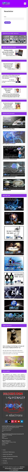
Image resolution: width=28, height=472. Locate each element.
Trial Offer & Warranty (8, 458)
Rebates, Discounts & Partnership (10, 456)
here (16, 352)
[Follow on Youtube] (18, 421)
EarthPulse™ (16, 470)
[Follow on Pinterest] (15, 421)
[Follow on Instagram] (12, 421)
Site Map (5, 460)
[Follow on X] (9, 421)
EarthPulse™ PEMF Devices (9, 452)
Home (4, 450)
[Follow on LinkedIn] (22, 421)
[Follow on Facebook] (6, 421)
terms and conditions (18, 468)
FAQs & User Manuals (7, 454)
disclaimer (22, 467)
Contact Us (5, 463)
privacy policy (8, 468)
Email (5, 16)
